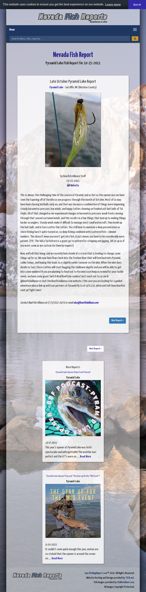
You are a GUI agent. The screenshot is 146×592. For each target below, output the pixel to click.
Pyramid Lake (56, 87)
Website (74, 185)
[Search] (135, 38)
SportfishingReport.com (95, 573)
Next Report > (117, 320)
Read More (85, 456)
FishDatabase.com (125, 582)
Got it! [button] (137, 4)
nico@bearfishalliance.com (86, 302)
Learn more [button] (113, 4)
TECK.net (130, 577)
